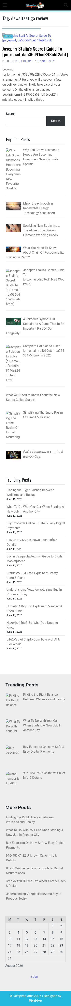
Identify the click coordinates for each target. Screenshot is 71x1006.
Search (10, 114)
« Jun (34, 977)
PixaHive (35, 1000)
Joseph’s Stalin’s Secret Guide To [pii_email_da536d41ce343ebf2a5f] (35, 51)
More (8, 36)
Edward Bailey (45, 61)
